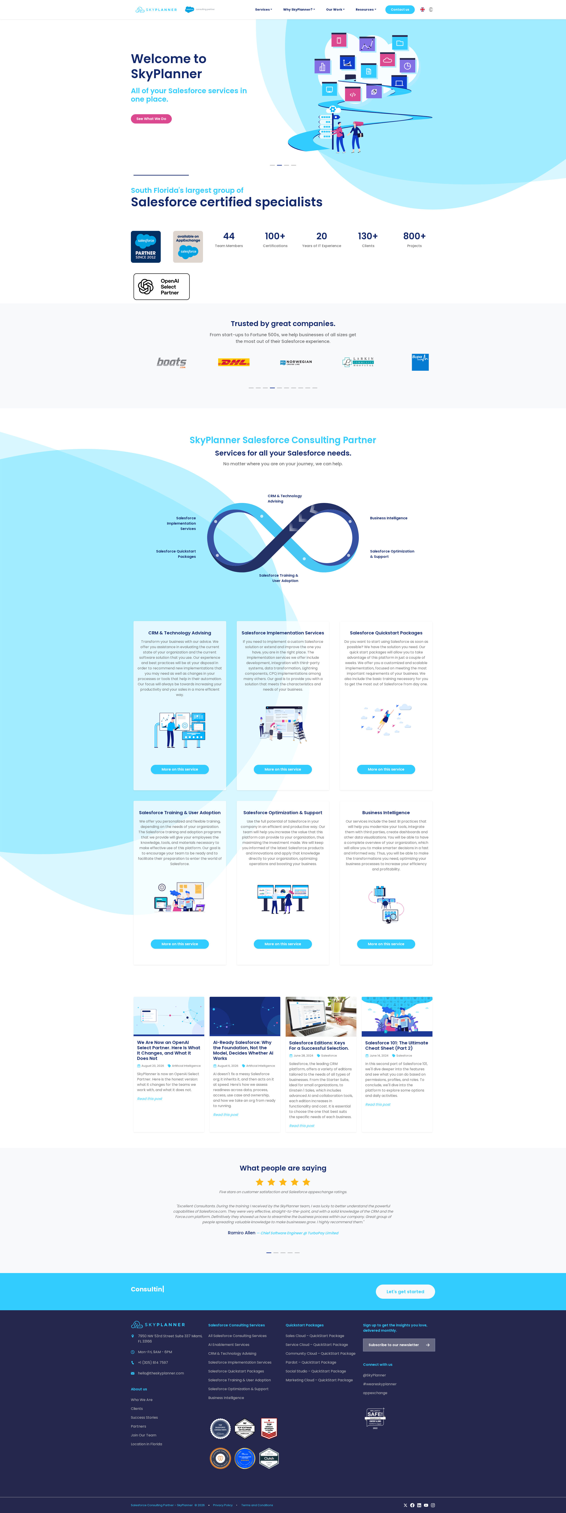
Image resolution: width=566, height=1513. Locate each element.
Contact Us (146, 118)
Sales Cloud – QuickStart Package (315, 1335)
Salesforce (329, 1055)
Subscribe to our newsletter (394, 1344)
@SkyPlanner (374, 1375)
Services (262, 9)
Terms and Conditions (257, 1505)
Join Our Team (143, 1435)
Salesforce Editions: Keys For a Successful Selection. (319, 1045)
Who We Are (142, 1399)
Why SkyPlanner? (297, 9)
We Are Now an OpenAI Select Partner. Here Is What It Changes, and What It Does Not (168, 1050)
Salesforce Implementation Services (181, 523)
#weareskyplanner (380, 1384)
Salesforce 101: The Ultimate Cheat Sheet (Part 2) (396, 1045)
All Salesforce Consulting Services (237, 1335)
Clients (137, 1408)
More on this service (180, 769)
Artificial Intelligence (186, 1066)
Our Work (334, 9)
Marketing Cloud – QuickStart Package (319, 1380)
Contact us (400, 9)
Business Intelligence (388, 518)
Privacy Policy (223, 1505)
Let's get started (405, 1292)
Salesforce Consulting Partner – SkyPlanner (162, 1505)
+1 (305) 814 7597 (153, 1362)
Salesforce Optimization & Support (238, 1388)
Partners (138, 1426)
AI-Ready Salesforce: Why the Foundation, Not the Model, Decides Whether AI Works (243, 1050)
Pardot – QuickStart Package (311, 1362)
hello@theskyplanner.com (161, 1373)
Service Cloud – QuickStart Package (317, 1344)
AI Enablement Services (228, 1344)
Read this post (149, 1098)
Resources (365, 9)
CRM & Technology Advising (232, 1353)
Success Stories (144, 1417)
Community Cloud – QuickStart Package (321, 1353)
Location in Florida (146, 1444)
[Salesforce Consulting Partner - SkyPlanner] (175, 10)
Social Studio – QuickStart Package (316, 1371)
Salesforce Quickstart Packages (236, 1371)
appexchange (375, 1392)
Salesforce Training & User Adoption (278, 578)
